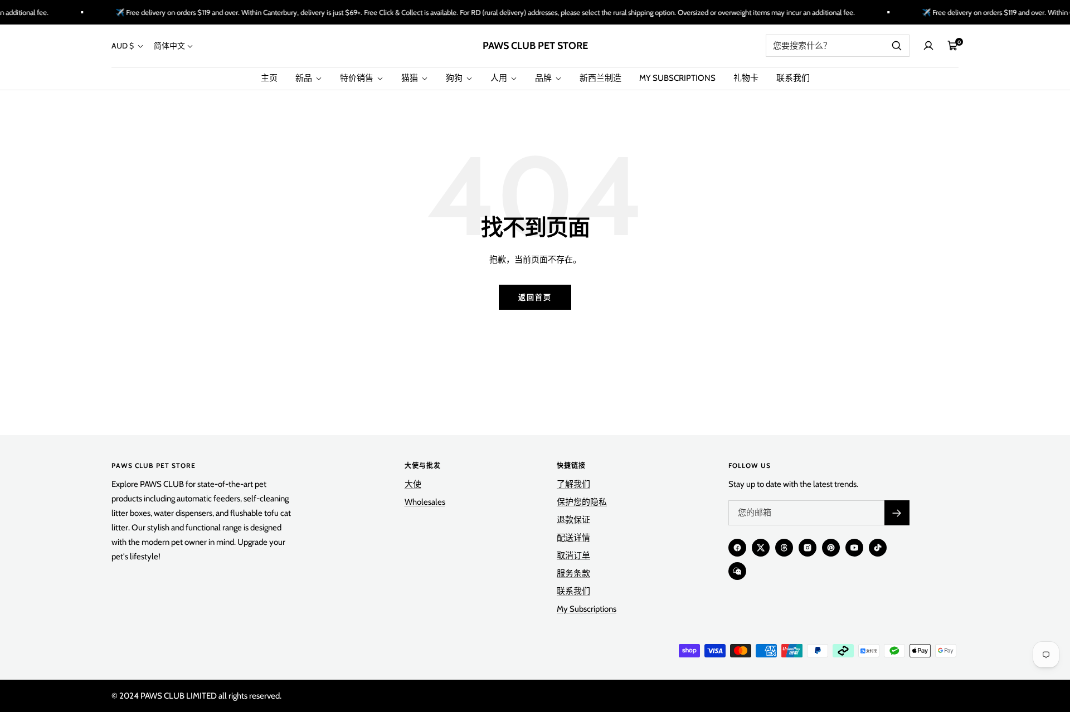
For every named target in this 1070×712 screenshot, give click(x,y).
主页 (269, 78)
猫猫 (410, 78)
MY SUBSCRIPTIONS (677, 78)
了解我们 (573, 484)
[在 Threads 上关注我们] (784, 548)
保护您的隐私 (582, 502)
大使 (413, 484)
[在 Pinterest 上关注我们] (831, 548)
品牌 (544, 78)
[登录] (928, 45)
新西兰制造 (600, 78)
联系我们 (793, 78)
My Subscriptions (586, 609)
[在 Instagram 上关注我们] (807, 548)
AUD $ (123, 46)
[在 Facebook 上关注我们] (737, 548)
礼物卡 (745, 78)
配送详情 (573, 538)
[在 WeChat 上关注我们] (737, 571)
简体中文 (169, 46)
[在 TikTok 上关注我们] (878, 548)
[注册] (896, 512)
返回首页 (535, 296)
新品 (304, 78)
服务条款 (573, 573)
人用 (499, 78)
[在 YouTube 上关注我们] (854, 548)
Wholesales (425, 502)
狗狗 (455, 78)
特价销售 (357, 78)
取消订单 (573, 555)
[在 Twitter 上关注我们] (761, 548)
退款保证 (573, 520)
